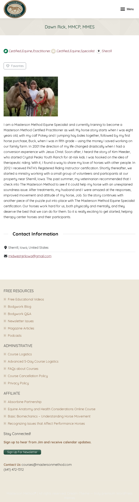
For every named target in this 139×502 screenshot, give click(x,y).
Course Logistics (20, 354)
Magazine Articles (21, 328)
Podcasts (15, 335)
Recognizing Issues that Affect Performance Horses (46, 423)
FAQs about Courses (23, 369)
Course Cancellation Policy (28, 376)
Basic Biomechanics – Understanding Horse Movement (49, 416)
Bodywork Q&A (19, 314)
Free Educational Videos (26, 299)
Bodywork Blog (19, 306)
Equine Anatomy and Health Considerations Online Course (51, 409)
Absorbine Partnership (25, 402)
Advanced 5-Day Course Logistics (33, 361)
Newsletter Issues (21, 321)
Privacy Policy (18, 383)
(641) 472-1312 (14, 469)
